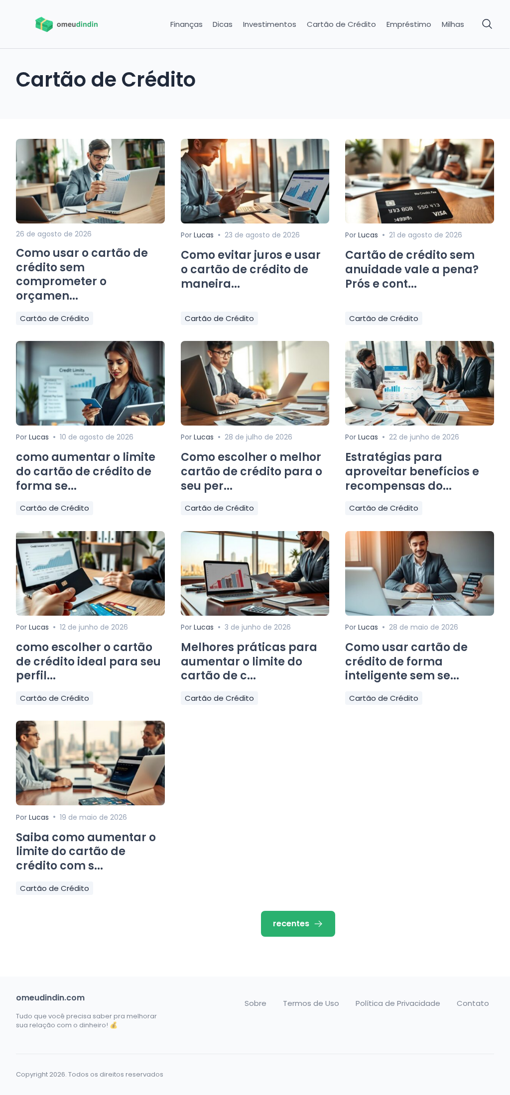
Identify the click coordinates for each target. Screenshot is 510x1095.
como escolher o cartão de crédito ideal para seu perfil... (88, 661)
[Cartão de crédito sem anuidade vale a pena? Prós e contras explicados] (419, 220)
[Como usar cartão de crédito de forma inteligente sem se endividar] (419, 613)
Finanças (186, 24)
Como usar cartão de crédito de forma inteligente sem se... (406, 661)
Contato (473, 1003)
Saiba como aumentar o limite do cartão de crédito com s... (86, 852)
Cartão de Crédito (341, 24)
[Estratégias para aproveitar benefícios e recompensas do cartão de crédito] (419, 423)
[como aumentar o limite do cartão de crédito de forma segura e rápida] (90, 423)
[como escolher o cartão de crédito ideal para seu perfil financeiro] (90, 613)
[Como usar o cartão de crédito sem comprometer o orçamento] (90, 220)
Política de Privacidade (398, 1003)
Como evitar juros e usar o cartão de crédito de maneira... (251, 269)
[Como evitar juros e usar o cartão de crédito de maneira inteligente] (255, 220)
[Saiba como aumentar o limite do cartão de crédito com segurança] (90, 802)
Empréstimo (408, 24)
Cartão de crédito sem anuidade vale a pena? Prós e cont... (412, 269)
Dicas (223, 24)
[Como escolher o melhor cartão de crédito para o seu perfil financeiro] (255, 423)
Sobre (255, 1003)
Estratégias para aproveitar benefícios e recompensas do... (412, 471)
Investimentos (269, 24)
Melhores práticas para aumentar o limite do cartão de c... (249, 661)
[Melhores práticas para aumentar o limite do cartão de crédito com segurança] (255, 613)
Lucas (204, 235)
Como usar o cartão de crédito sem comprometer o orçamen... (82, 274)
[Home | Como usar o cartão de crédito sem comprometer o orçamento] (71, 24)
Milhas (453, 24)
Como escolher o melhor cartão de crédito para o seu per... (251, 471)
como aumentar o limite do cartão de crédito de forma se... (85, 471)
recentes (291, 923)
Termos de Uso (311, 1003)
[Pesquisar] (487, 24)
